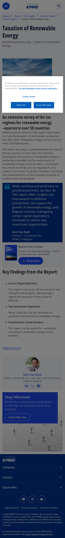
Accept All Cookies (43, 105)
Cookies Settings (29, 96)
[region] (32, 94)
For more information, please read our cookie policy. (38, 88)
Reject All (21, 105)
